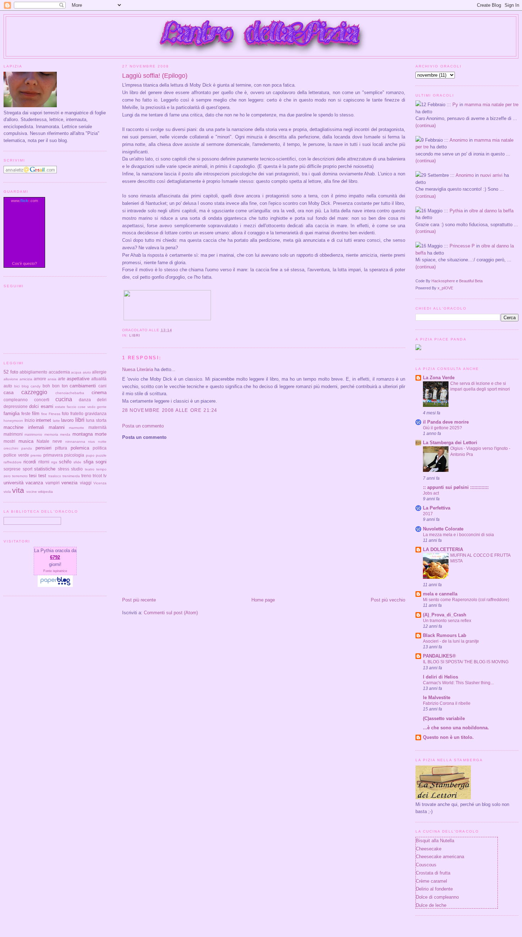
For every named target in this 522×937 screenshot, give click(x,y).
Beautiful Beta (471, 281)
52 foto (11, 372)
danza (85, 399)
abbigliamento (33, 372)
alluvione (11, 379)
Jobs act (431, 493)
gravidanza (96, 413)
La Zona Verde (439, 377)
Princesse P (462, 246)
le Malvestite (436, 697)
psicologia (74, 455)
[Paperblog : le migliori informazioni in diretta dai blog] (55, 585)
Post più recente (139, 600)
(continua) (425, 125)
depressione (16, 406)
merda (65, 434)
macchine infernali (24, 427)
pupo (90, 455)
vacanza (34, 482)
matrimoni (13, 434)
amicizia (26, 379)
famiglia (12, 413)
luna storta (96, 420)
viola (7, 492)
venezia (69, 482)
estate (60, 407)
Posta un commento (143, 426)
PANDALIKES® (439, 656)
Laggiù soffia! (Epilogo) (154, 75)
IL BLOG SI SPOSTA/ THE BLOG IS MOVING (466, 661)
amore (40, 378)
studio (77, 469)
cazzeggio (34, 392)
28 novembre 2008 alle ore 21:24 (169, 410)
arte (61, 378)
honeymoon (13, 421)
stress (63, 469)
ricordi (29, 461)
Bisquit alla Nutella (435, 840)
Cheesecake (428, 848)
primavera (53, 455)
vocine (31, 492)
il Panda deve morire (446, 422)
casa (8, 392)
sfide (77, 462)
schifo (65, 461)
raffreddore (13, 462)
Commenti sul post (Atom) (171, 612)
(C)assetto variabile (444, 718)
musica (25, 441)
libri (134, 335)
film (35, 413)
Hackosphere (443, 281)
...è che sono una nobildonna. (456, 727)
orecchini (11, 448)
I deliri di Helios (440, 677)
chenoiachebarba (69, 393)
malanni (57, 427)
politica (100, 448)
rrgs (54, 462)
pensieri (43, 448)
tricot (97, 475)
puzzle (101, 455)
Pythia (456, 210)
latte (56, 421)
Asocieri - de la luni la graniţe (451, 641)
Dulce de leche (431, 905)
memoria (51, 434)
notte (102, 441)
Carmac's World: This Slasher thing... (458, 682)
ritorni (43, 461)
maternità (97, 427)
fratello (76, 413)
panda (26, 448)
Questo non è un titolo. (448, 737)
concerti (41, 399)
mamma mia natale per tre (491, 104)
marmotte (76, 428)
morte (101, 434)
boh (46, 385)
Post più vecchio (388, 600)
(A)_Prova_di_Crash (444, 614)
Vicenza (100, 483)
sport (27, 469)
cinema (99, 392)
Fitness (54, 414)
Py (455, 104)
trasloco (54, 476)
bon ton (60, 385)
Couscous (426, 864)
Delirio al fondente (434, 889)
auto (8, 385)
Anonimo (459, 140)
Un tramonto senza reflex (447, 620)
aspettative (78, 378)
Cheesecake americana (440, 856)
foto (65, 413)
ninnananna (75, 441)
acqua (76, 372)
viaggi (86, 482)
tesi (33, 475)
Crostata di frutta (433, 873)
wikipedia (45, 492)
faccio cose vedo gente (87, 407)
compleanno (16, 399)
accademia (59, 372)
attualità (99, 378)
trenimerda (71, 476)
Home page (263, 600)
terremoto (20, 476)
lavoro (67, 420)
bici (17, 386)
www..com (24, 200)
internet (43, 420)
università (13, 482)
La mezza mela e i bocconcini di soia (458, 534)
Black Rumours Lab (444, 635)
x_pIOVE (445, 288)
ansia (52, 379)
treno (86, 475)
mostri (9, 441)
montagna (82, 434)
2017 (428, 513)
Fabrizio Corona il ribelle (447, 703)
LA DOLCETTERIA (443, 549)
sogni (101, 461)
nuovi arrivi (491, 175)
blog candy (31, 386)
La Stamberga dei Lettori (450, 442)
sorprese (12, 469)
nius (91, 441)
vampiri (52, 482)
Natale (43, 441)
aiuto (87, 372)
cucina (63, 399)
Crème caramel (431, 881)
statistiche (44, 469)
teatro (89, 469)
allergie (99, 372)
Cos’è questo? (24, 263)
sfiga (88, 461)
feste (26, 413)
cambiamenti (83, 385)
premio (36, 455)
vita (18, 490)
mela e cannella (440, 593)
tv (105, 475)
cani (102, 385)
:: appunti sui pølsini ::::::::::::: (456, 487)
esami (47, 406)
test (42, 475)
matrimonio (33, 434)
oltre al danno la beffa (491, 210)
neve (57, 441)
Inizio (30, 420)
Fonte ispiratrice (55, 571)
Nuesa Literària (137, 369)
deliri (102, 399)
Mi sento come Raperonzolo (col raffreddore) (466, 599)
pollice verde (16, 455)
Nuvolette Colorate (443, 529)
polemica (80, 448)
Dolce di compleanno (437, 897)
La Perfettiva (436, 508)
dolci (34, 406)
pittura (61, 448)
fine (44, 414)
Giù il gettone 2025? (442, 427)
